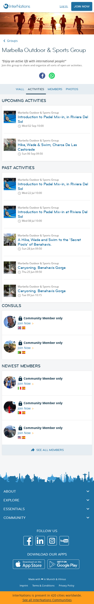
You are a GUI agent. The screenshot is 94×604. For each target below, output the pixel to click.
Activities (36, 89)
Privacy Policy (66, 585)
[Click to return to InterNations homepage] (17, 6)
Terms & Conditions (43, 585)
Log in (64, 6)
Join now (82, 6)
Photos (72, 89)
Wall (20, 89)
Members (55, 89)
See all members (50, 450)
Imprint (24, 585)
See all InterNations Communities (47, 600)
